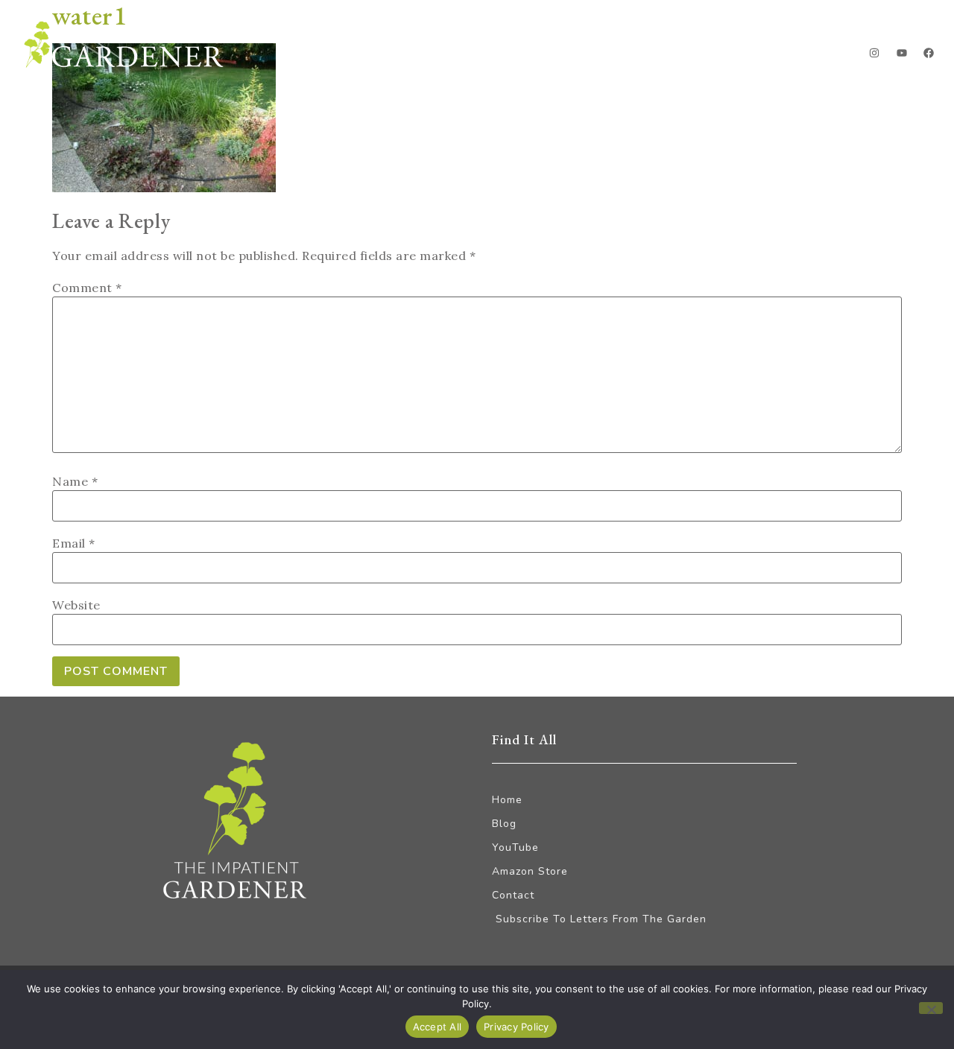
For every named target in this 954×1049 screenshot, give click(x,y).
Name (75, 481)
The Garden (627, 56)
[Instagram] (874, 52)
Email (73, 543)
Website (76, 605)
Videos (722, 56)
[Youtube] (901, 52)
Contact (805, 56)
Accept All (437, 1027)
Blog (540, 56)
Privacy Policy (516, 1027)
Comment (87, 288)
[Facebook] (928, 52)
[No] (931, 1008)
